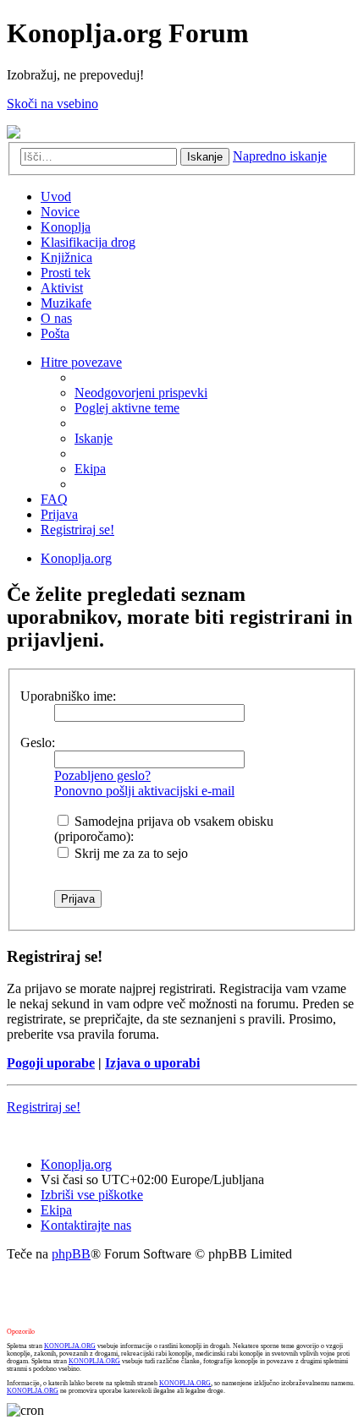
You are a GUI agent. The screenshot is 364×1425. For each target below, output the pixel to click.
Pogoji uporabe (51, 1063)
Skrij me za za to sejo (129, 853)
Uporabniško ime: (68, 696)
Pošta (55, 333)
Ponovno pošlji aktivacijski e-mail (144, 790)
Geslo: (37, 742)
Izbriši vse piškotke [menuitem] (92, 1195)
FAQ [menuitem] (54, 499)
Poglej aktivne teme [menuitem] (126, 408)
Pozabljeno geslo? (102, 775)
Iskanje (205, 156)
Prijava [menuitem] (59, 514)
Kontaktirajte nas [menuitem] (86, 1225)
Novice (60, 212)
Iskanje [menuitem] (93, 438)
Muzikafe (66, 303)
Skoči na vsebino (52, 103)
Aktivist (62, 288)
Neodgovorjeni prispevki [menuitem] (140, 392)
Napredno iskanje (280, 156)
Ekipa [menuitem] (90, 468)
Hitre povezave (81, 362)
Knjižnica (66, 257)
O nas (56, 318)
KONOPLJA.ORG (70, 1346)
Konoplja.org (76, 558)
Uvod (56, 196)
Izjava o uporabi (152, 1063)
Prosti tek (66, 272)
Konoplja (66, 227)
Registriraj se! (43, 1107)
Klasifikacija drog (88, 242)
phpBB (71, 1254)
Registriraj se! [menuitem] (77, 529)
